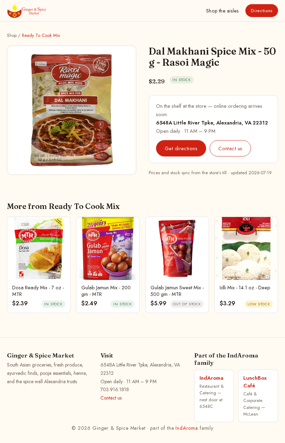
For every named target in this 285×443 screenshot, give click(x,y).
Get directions (181, 148)
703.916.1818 (114, 389)
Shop (222, 10)
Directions (261, 10)
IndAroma (187, 428)
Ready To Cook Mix (41, 35)
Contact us (230, 148)
